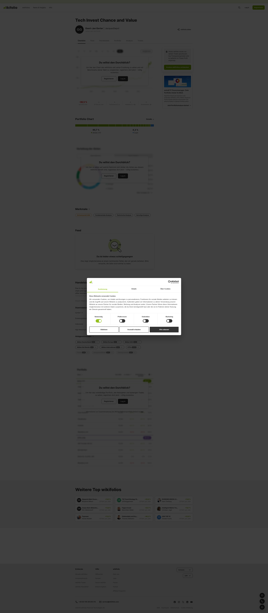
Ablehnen (103, 329)
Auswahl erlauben (134, 329)
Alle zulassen (164, 329)
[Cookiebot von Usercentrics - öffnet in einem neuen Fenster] (169, 282)
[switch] (122, 321)
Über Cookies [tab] (165, 289)
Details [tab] (134, 289)
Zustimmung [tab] (102, 289)
